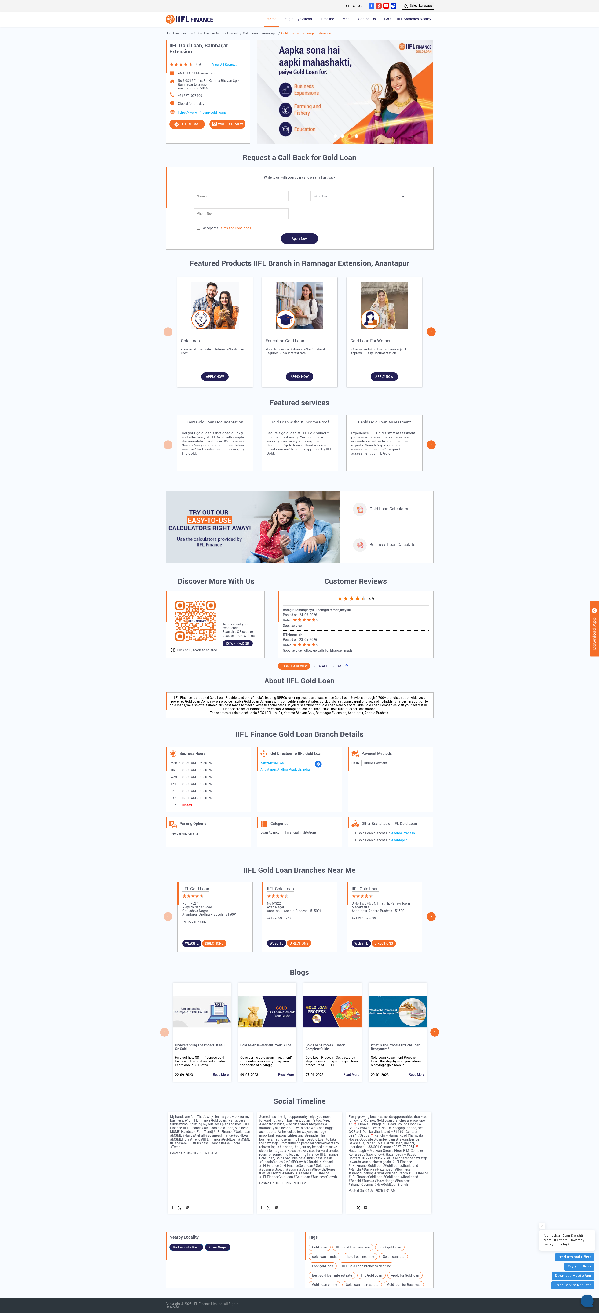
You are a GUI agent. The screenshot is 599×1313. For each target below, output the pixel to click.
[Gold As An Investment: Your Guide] (267, 1012)
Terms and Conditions (235, 228)
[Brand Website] (393, 5)
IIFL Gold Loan (195, 888)
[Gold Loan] (215, 306)
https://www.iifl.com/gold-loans (202, 112)
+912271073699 (364, 918)
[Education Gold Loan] (299, 306)
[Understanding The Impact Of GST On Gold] (202, 1012)
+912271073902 (194, 922)
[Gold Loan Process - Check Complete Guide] (332, 1012)
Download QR (237, 644)
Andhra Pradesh (403, 833)
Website (192, 943)
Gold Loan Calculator (389, 508)
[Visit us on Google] (379, 5)
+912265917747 (279, 918)
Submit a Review (294, 666)
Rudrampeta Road (186, 1247)
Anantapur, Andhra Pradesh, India (285, 769)
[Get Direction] (318, 767)
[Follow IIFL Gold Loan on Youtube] (386, 5)
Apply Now (215, 377)
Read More (221, 1074)
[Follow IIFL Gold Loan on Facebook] (371, 5)
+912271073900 (190, 96)
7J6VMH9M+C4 (272, 763)
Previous (168, 331)
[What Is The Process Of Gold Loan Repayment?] (398, 1012)
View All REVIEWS (328, 666)
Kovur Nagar (217, 1247)
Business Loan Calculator (393, 544)
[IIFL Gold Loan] (189, 19)
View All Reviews (224, 64)
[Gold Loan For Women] (384, 306)
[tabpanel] (345, 91)
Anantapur (399, 840)
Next (431, 331)
